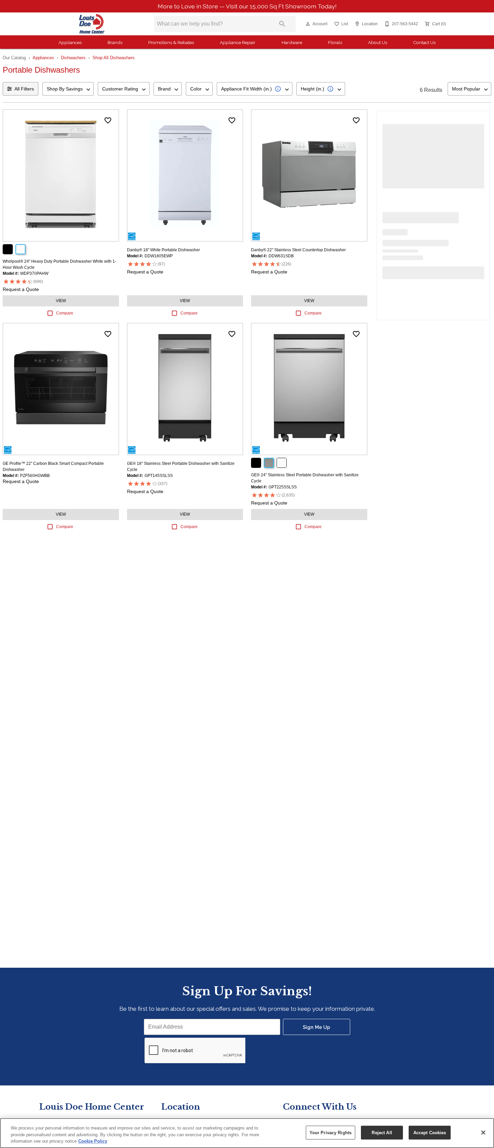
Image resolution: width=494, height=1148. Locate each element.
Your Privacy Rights (331, 1132)
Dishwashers (73, 57)
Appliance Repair (237, 42)
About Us (377, 42)
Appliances (70, 42)
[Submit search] (282, 24)
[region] (247, 1133)
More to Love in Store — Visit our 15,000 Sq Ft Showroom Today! (247, 6)
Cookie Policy (92, 1141)
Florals (335, 42)
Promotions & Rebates (171, 42)
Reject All (382, 1132)
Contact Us (424, 42)
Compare (64, 313)
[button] (308, 24)
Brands (115, 42)
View (61, 300)
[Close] (483, 1132)
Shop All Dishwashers (113, 57)
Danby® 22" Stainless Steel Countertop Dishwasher (298, 250)
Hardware (292, 42)
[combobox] (68, 89)
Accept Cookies (429, 1132)
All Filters (24, 88)
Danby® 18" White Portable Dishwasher (163, 250)
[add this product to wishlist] (108, 120)
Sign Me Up (316, 1027)
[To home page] (92, 24)
